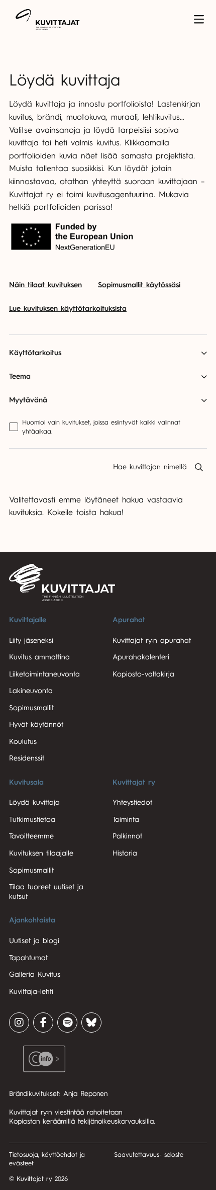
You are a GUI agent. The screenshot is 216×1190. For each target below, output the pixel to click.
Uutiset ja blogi (34, 941)
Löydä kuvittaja (34, 802)
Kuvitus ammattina (39, 657)
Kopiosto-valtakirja (143, 674)
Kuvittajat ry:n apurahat (152, 640)
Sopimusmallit (31, 708)
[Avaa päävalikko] (199, 20)
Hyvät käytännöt (36, 724)
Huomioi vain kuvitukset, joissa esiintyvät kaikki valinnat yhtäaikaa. (101, 426)
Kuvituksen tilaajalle (41, 853)
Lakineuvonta (31, 691)
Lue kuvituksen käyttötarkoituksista (68, 308)
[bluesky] (91, 1022)
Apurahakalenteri (141, 657)
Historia (125, 853)
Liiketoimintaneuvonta (44, 674)
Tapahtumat (28, 958)
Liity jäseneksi (31, 640)
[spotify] (67, 1022)
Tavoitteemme (31, 836)
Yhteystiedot (132, 802)
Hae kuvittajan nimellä (150, 467)
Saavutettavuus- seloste (148, 1154)
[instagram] (19, 1022)
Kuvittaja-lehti (31, 991)
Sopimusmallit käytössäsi (139, 285)
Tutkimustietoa (32, 819)
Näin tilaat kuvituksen (45, 285)
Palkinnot (127, 836)
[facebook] (43, 1022)
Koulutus (23, 741)
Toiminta (126, 819)
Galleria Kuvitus (34, 974)
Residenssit (26, 758)
